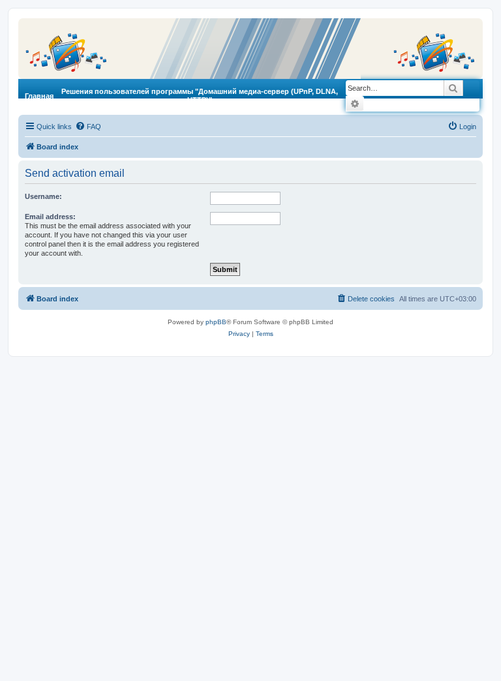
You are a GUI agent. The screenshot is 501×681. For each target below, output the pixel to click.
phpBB (215, 321)
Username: (43, 196)
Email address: (50, 216)
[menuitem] (88, 126)
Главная (39, 96)
